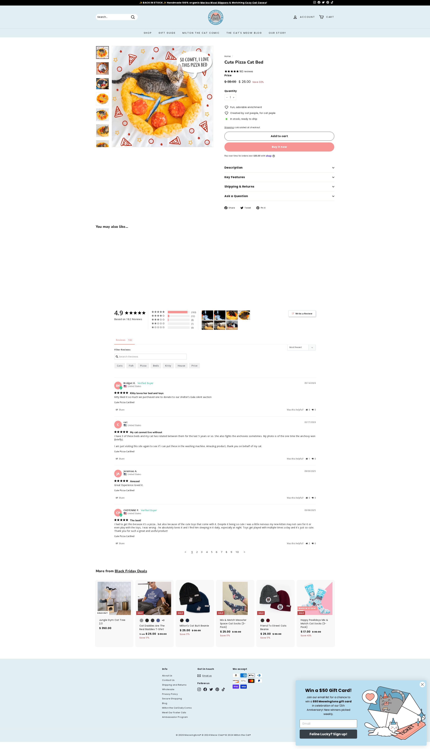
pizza (143, 365)
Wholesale (168, 689)
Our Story (277, 33)
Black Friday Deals (131, 571)
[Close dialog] (422, 684)
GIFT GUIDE (167, 33)
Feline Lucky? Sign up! (328, 734)
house (181, 365)
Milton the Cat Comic (201, 33)
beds (156, 365)
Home (227, 56)
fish (131, 365)
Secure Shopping (172, 698)
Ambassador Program (175, 717)
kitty (168, 365)
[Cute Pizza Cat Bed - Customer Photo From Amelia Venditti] (232, 315)
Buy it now (279, 147)
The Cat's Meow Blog (244, 33)
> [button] (244, 552)
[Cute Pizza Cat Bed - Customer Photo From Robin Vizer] (244, 315)
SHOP (148, 33)
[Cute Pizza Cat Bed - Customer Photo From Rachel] (232, 325)
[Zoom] (162, 96)
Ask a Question (236, 196)
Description (233, 168)
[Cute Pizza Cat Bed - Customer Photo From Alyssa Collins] (207, 325)
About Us (167, 675)
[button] (308, 409)
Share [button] (121, 409)
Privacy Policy (170, 694)
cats (119, 365)
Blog (164, 703)
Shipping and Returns (174, 684)
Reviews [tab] (120, 340)
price (194, 365)
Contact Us (168, 680)
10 (237, 552)
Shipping (229, 127)
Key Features (234, 177)
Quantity (230, 91)
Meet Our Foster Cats (174, 712)
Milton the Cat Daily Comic (177, 707)
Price (228, 75)
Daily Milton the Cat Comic (229, 2)
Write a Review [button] (303, 313)
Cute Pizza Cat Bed (124, 402)
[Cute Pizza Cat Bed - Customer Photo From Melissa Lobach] (207, 315)
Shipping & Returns (239, 187)
